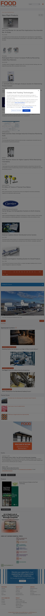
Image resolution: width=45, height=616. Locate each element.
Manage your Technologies (16, 110)
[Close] (38, 90)
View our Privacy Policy (27, 107)
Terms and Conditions (20, 102)
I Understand (26, 110)
